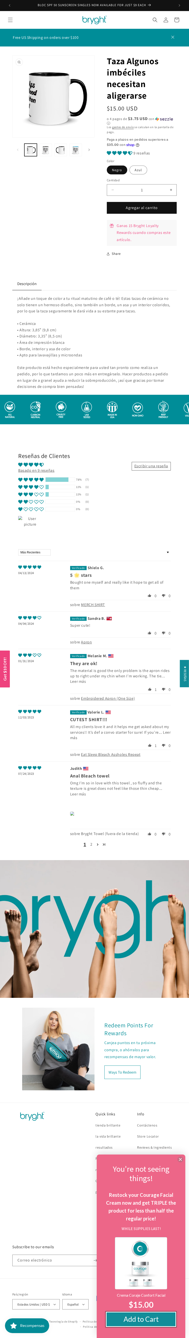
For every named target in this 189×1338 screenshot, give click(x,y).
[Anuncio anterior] (9, 5)
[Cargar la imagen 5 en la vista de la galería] (75, 150)
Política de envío (94, 1326)
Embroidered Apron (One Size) (108, 698)
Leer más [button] (78, 681)
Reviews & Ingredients (154, 1147)
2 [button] (91, 844)
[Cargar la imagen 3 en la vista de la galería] (60, 150)
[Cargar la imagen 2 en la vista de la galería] (45, 150)
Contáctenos (147, 1125)
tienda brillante (108, 1125)
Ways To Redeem (122, 1072)
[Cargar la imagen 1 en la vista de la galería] (30, 150)
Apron (86, 642)
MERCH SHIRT (93, 604)
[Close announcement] (172, 37)
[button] (10, 20)
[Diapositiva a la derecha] (89, 149)
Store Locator (148, 1136)
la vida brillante (108, 1136)
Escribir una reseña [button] (151, 466)
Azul (138, 170)
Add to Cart (141, 1319)
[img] (29, 567)
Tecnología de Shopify (63, 1321)
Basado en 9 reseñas (36, 470)
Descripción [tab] (27, 283)
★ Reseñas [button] (185, 673)
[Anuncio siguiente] (179, 5)
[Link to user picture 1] (73, 813)
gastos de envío (123, 127)
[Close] (180, 1159)
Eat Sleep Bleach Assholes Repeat (110, 754)
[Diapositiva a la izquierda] (17, 149)
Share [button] (116, 253)
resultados (104, 1147)
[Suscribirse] (95, 1260)
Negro (117, 170)
